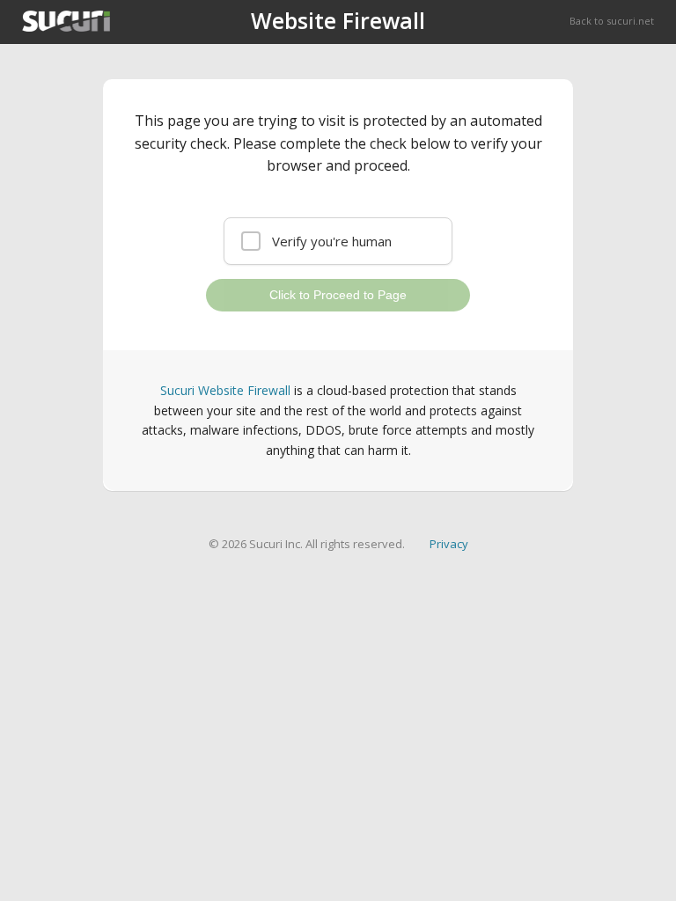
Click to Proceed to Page (338, 295)
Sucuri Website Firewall (225, 390)
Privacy (449, 544)
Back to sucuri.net (611, 20)
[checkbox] (338, 241)
